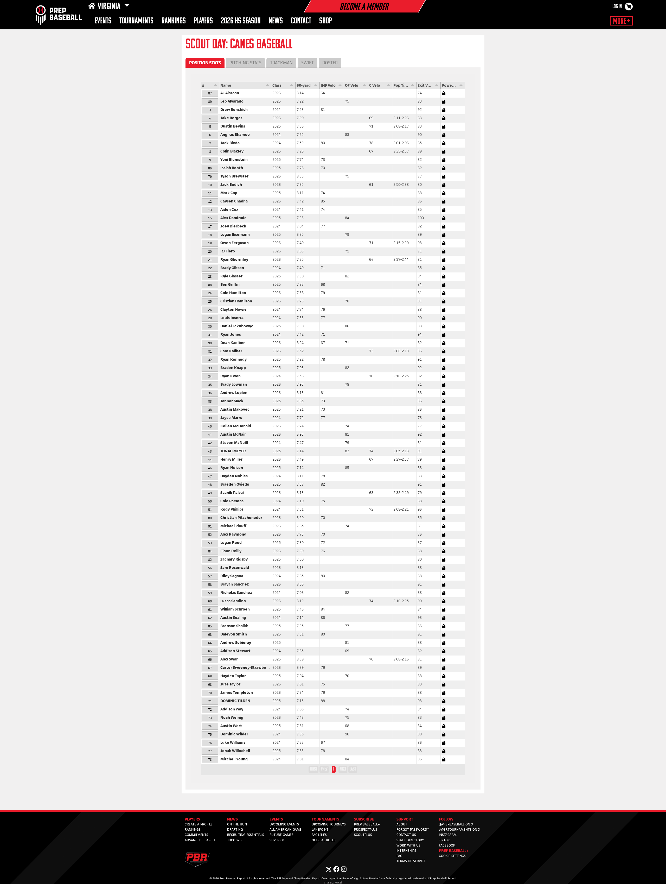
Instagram (448, 834)
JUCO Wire (235, 840)
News (276, 21)
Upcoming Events (284, 824)
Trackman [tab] (281, 63)
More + (621, 21)
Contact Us (406, 834)
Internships (406, 850)
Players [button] (203, 21)
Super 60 (277, 840)
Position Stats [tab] (205, 63)
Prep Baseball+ (367, 824)
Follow (446, 819)
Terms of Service (411, 861)
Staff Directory (410, 840)
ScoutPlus (363, 834)
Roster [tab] (330, 63)
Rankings (174, 21)
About (401, 824)
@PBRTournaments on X (459, 829)
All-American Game (286, 829)
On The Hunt (238, 824)
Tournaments (136, 21)
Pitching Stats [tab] (245, 63)
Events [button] (103, 21)
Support (404, 819)
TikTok (444, 840)
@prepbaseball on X (456, 824)
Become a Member (364, 7)
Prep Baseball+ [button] (454, 850)
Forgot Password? (412, 829)
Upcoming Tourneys (329, 824)
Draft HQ (235, 829)
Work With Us (408, 845)
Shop (325, 21)
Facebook (447, 845)
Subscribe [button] (364, 819)
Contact (301, 21)
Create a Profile (199, 824)
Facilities (319, 834)
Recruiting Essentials (245, 834)
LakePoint (320, 829)
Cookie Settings (452, 856)
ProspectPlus (365, 829)
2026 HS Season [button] (241, 21)
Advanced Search (200, 840)
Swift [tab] (307, 63)
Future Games (281, 834)
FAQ (399, 856)
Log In (617, 6)
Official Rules (324, 840)
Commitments (196, 834)
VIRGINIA (110, 6)
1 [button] (333, 769)
